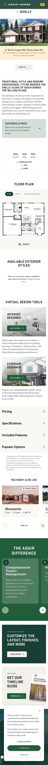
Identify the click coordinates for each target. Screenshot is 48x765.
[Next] (42, 610)
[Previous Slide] (4, 32)
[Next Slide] (44, 32)
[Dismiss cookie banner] (40, 710)
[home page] (19, 4)
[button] (5, 4)
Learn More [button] (15, 654)
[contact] (42, 4)
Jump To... (23, 67)
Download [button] (15, 696)
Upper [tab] (17, 194)
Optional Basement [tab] (32, 194)
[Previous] (5, 525)
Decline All (24, 755)
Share (25, 168)
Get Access (15, 328)
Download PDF (25, 162)
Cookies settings (24, 741)
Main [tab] (9, 194)
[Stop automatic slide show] (3, 22)
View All (24, 525)
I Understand (24, 748)
